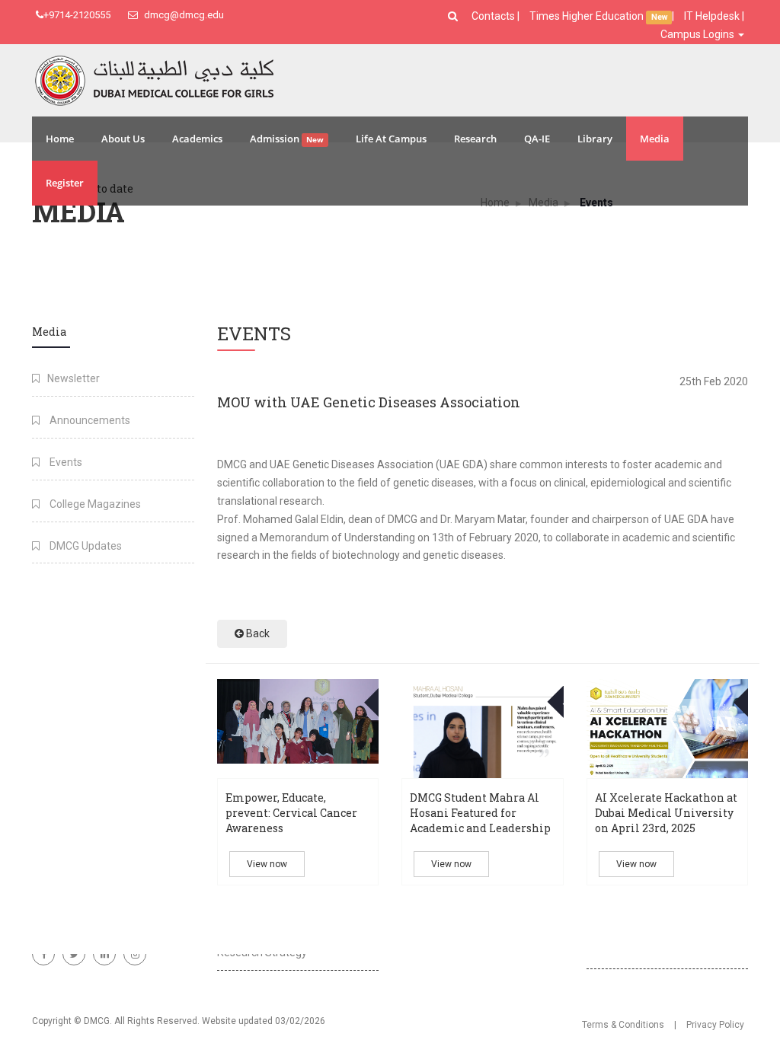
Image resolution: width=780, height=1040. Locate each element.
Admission (287, 138)
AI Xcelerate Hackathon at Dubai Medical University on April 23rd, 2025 (666, 812)
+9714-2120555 (76, 15)
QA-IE (537, 138)
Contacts (494, 16)
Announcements (88, 420)
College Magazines (94, 504)
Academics (197, 138)
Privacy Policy (715, 1024)
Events (64, 462)
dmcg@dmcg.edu (183, 15)
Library (594, 138)
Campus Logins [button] (698, 34)
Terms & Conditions (623, 1024)
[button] (455, 16)
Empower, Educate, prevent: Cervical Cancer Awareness (291, 812)
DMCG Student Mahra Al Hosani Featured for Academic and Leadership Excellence (480, 820)
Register (65, 183)
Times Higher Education (587, 16)
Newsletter (73, 378)
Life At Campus (391, 138)
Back (257, 633)
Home (60, 138)
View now (267, 864)
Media (655, 138)
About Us (123, 138)
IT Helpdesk (712, 16)
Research (475, 138)
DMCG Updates (84, 546)
